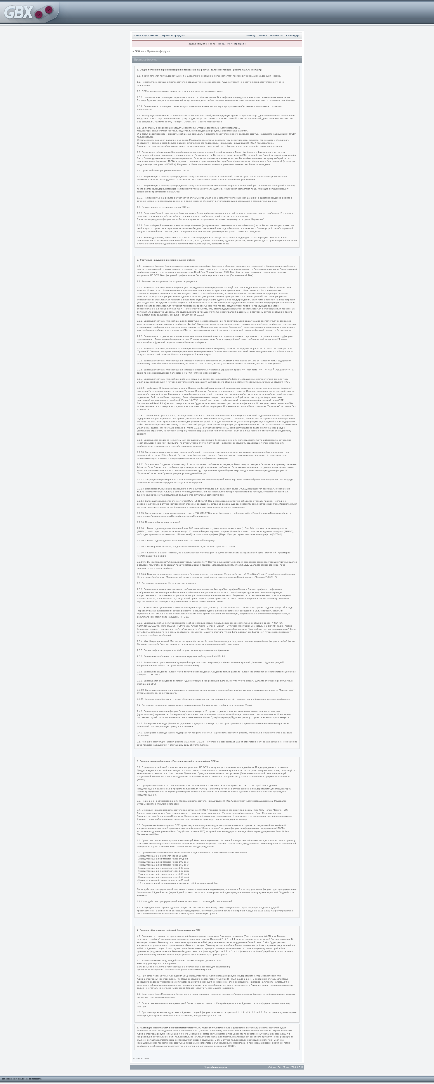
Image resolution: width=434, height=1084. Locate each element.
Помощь (251, 35)
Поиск (263, 35)
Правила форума (173, 35)
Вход (221, 43)
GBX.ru (139, 51)
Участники (276, 35)
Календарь (293, 35)
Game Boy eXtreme (146, 35)
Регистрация (235, 43)
